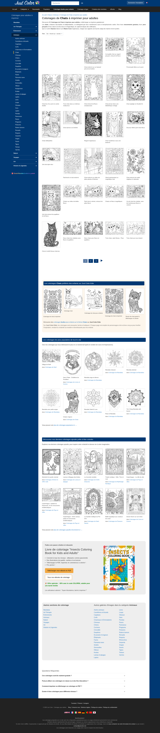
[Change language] (147, 2)
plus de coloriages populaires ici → (65, 425)
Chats (17, 52)
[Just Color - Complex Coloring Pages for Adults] (67, 712)
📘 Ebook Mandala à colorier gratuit (23, 173)
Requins (122, 637)
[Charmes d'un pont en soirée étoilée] (51, 100)
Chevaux (97, 622)
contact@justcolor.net (80, 726)
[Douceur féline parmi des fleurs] (135, 124)
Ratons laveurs (124, 632)
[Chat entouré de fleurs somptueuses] (93, 100)
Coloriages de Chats (72, 419)
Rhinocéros (123, 640)
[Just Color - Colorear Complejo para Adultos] (79, 712)
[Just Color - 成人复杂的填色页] (90, 712)
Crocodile (97, 630)
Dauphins (97, 632)
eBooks (112, 9)
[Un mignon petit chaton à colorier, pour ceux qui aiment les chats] (72, 414)
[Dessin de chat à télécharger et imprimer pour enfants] (52, 314)
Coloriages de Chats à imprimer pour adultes (73, 15)
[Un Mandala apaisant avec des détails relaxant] (114, 367)
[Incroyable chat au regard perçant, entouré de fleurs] (114, 50)
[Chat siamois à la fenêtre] (72, 124)
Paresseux (122, 625)
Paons (121, 622)
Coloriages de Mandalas (95, 380)
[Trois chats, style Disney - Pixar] (114, 234)
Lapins (96, 657)
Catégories (24, 9)
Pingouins (122, 627)
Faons (96, 640)
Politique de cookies (96, 707)
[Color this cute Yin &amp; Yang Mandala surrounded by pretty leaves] (135, 406)
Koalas (96, 652)
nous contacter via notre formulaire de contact (121, 724)
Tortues (121, 652)
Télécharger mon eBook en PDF (59, 571)
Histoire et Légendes (50, 627)
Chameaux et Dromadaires (103, 620)
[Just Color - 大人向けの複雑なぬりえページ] (94, 712)
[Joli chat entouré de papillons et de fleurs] (51, 210)
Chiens (96, 625)
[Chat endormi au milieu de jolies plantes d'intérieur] (93, 173)
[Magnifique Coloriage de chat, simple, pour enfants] (135, 313)
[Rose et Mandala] (114, 411)
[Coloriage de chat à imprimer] (94, 310)
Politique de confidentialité (110, 707)
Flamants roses (99, 642)
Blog (120, 9)
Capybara (97, 615)
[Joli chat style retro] (51, 160)
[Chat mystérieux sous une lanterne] (114, 137)
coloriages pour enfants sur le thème (70, 322)
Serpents (122, 642)
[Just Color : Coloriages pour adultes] (27, 2)
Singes (121, 645)
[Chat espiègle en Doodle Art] (135, 100)
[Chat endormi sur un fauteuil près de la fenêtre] (93, 63)
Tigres (121, 650)
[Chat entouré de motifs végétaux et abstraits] (135, 173)
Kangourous (19, 88)
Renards (122, 635)
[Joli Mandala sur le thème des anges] (51, 406)
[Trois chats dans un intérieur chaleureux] (72, 100)
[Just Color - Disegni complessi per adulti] (75, 712)
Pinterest (80, 703)
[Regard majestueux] (93, 137)
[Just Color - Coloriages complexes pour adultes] (72, 712)
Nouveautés (36, 9)
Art (44, 625)
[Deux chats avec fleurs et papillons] (93, 234)
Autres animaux (99, 610)
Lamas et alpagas (100, 655)
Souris (121, 647)
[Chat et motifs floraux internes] (51, 247)
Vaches (121, 655)
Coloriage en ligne (82, 9)
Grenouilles (97, 647)
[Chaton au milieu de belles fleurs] (72, 197)
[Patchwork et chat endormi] (72, 173)
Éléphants (97, 637)
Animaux (56, 15)
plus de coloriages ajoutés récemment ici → (68, 530)
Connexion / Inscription (135, 2)
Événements (47, 615)
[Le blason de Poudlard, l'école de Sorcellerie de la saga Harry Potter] (72, 374)
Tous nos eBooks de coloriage (58, 577)
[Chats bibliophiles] (51, 137)
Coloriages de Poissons (115, 521)
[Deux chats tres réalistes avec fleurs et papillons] (72, 234)
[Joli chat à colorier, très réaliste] (73, 308)
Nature (50, 15)
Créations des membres (99, 9)
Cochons (97, 627)
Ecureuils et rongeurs (101, 635)
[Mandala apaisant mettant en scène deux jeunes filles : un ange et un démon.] (93, 374)
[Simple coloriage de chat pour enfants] (114, 313)
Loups (121, 612)
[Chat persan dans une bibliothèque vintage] (114, 100)
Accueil (14, 9)
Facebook (74, 703)
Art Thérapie (47, 612)
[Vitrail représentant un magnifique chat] (114, 173)
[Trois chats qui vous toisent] (135, 234)
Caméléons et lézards (101, 612)
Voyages (46, 622)
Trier (43, 33)
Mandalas (46, 610)
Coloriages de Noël (50, 367)
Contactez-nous (76, 707)
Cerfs (95, 617)
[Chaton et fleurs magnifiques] (114, 197)
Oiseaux (122, 615)
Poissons (122, 630)
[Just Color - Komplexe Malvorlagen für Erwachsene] (83, 712)
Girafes (96, 645)
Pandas (121, 620)
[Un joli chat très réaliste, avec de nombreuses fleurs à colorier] (135, 197)
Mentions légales (85, 707)
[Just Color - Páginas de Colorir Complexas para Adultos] (87, 712)
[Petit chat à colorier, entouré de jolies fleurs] (93, 197)
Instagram (86, 703)
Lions (121, 610)
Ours (120, 617)
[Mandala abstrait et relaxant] (135, 367)
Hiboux (96, 650)
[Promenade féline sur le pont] (135, 63)
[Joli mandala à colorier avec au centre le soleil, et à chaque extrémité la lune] (93, 406)
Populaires (46, 9)
